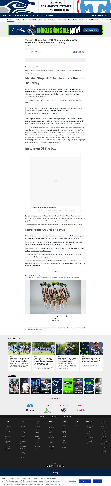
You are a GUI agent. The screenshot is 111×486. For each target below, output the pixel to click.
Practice (51, 440)
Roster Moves (23, 443)
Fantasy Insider (23, 446)
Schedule (76, 421)
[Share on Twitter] (77, 52)
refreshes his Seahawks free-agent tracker (38, 257)
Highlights (37, 423)
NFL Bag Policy (90, 443)
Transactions (7, 438)
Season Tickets (104, 426)
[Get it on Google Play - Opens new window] (60, 467)
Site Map (23, 457)
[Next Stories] (100, 386)
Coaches (8, 428)
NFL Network (37, 446)
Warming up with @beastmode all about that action (44, 207)
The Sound (37, 426)
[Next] (67, 316)
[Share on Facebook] (74, 52)
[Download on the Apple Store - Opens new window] (50, 466)
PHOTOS (51, 421)
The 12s (51, 448)
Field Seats (104, 436)
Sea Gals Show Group (34, 276)
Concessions (90, 437)
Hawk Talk (64, 445)
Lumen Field (89, 423)
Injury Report (8, 436)
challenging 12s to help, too (63, 244)
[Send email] (80, 52)
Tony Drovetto (34, 51)
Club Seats (104, 433)
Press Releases (23, 441)
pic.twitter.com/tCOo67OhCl (59, 110)
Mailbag (22, 438)
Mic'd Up (37, 432)
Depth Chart (8, 426)
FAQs (90, 446)
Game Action (51, 437)
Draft (23, 423)
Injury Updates (23, 428)
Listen (64, 421)
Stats (8, 433)
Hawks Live (64, 442)
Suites (104, 431)
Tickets (104, 421)
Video (37, 421)
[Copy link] (83, 52)
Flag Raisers (51, 446)
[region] (55, 481)
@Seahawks (72, 108)
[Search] (91, 16)
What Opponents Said (23, 454)
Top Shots (51, 435)
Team (8, 421)
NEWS (23, 421)
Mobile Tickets (104, 428)
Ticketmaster (104, 447)
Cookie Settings (72, 481)
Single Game (104, 423)
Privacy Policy (57, 484)
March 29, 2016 (51, 113)
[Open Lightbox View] (55, 301)
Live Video (37, 448)
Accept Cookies (97, 481)
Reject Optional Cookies (85, 481)
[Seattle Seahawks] (55, 473)
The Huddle (64, 447)
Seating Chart (104, 438)
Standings (8, 431)
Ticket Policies (104, 441)
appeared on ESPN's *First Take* (60, 91)
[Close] (108, 481)
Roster (8, 423)
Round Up (23, 426)
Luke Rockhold (47, 210)
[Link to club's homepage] (4, 15)
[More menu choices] (55, 15)
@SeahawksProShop (42, 110)
